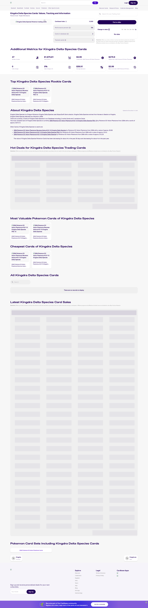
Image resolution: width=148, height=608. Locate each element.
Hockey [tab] (32, 8)
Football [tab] (26, 8)
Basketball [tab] (20, 8)
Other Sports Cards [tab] (53, 8)
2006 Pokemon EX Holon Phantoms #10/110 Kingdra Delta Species (35, 134)
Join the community (99, 604)
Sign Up (133, 3)
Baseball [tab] (13, 8)
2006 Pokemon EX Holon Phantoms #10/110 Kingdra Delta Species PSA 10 (73, 120)
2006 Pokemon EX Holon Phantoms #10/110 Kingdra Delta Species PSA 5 (37, 132)
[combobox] (66, 3)
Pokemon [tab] (44, 8)
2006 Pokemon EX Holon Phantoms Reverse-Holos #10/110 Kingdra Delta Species (40, 130)
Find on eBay (117, 22)
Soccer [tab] (38, 8)
